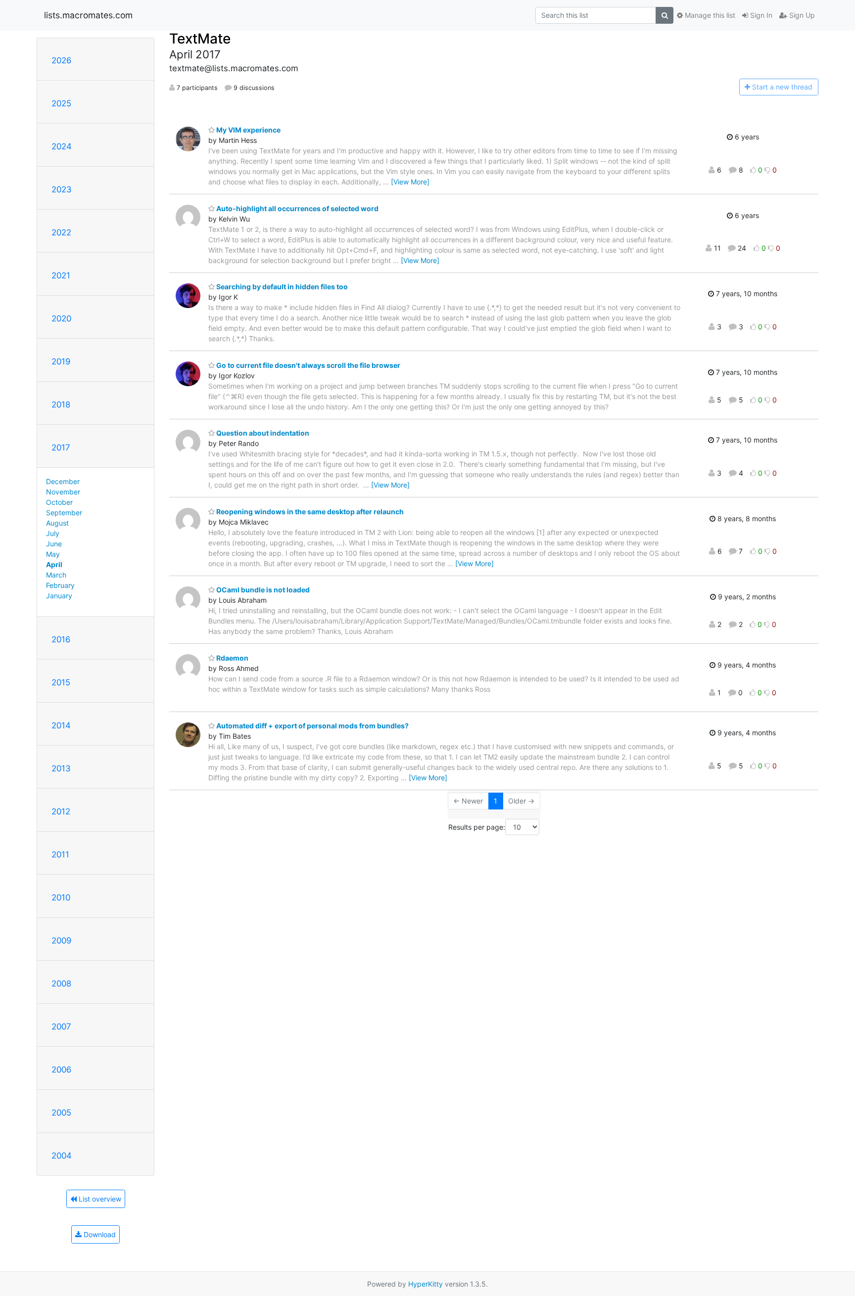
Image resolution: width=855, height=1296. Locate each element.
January (59, 595)
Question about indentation (262, 433)
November (63, 492)
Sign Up (801, 15)
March (56, 575)
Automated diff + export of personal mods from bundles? (312, 725)
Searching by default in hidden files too (281, 286)
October (59, 502)
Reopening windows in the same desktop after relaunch (309, 511)
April (54, 564)
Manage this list (709, 15)
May (53, 554)
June (54, 543)
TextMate (200, 38)
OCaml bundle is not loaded (262, 589)
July (52, 533)
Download (99, 1234)
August (57, 523)
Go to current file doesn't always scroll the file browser (307, 365)
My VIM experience (248, 130)
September (64, 512)
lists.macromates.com (88, 15)
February (60, 585)
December (63, 481)
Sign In (760, 15)
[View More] (410, 182)
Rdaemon (231, 658)
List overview (99, 1199)
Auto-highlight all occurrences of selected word (297, 208)
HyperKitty (425, 1284)
